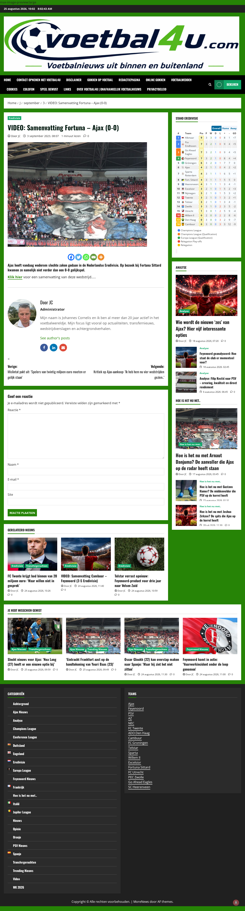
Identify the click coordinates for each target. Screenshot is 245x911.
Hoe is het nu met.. (190, 444)
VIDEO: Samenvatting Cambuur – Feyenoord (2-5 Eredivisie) (84, 578)
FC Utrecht (136, 772)
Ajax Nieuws (19, 649)
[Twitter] (78, 257)
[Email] (93, 257)
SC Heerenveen (139, 787)
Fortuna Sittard (139, 767)
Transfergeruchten (36, 565)
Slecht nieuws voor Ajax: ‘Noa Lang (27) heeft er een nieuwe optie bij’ (32, 662)
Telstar (133, 748)
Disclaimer (74, 80)
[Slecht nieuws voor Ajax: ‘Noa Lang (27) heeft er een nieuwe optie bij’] (35, 636)
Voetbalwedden (181, 80)
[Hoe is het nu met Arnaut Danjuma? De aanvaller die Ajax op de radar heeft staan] (206, 428)
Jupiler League (22, 812)
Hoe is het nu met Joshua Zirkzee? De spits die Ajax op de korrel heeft (186, 515)
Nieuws (17, 820)
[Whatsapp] (86, 257)
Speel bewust (49, 89)
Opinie (17, 829)
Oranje (17, 837)
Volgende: (129, 372)
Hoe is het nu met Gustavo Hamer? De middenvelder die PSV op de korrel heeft (186, 490)
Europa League (22, 770)
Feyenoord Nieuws (197, 649)
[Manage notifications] (236, 903)
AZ (130, 718)
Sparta (133, 753)
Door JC (15, 136)
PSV (131, 713)
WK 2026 (18, 887)
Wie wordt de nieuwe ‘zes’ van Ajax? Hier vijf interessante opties (202, 328)
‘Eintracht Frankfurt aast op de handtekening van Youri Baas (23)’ (90, 662)
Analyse (184, 311)
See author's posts (55, 338)
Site (10, 494)
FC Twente (135, 728)
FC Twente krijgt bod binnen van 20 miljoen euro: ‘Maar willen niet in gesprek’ (32, 580)
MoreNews (141, 902)
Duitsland (19, 745)
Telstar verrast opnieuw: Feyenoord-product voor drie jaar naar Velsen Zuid (138, 580)
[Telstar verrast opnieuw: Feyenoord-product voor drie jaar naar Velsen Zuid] (139, 554)
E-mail (13, 479)
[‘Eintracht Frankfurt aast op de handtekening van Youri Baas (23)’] (93, 636)
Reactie (14, 410)
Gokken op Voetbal (100, 80)
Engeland (18, 753)
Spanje (17, 853)
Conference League (25, 737)
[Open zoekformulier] (210, 84)
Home (7, 80)
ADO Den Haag (139, 733)
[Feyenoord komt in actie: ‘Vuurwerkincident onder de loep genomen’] (210, 636)
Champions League (24, 728)
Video (16, 879)
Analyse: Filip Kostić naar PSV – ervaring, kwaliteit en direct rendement (186, 382)
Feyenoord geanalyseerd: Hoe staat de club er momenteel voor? (186, 357)
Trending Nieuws (97, 649)
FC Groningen (138, 743)
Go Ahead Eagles (140, 782)
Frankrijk (18, 787)
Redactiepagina (129, 80)
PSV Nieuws (20, 845)
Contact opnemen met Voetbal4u (38, 80)
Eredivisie (14, 118)
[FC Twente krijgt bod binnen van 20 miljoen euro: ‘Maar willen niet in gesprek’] (32, 554)
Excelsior (134, 762)
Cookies (12, 89)
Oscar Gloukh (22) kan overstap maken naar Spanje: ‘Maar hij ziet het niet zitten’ (151, 664)
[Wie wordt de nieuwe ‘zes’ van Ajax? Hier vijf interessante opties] (206, 295)
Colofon (28, 89)
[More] (101, 257)
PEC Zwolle (136, 777)
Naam (13, 464)
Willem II (134, 757)
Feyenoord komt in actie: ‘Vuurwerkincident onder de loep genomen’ (205, 664)
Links (67, 89)
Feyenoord (136, 708)
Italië (16, 804)
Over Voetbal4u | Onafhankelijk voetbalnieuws (109, 89)
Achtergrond (21, 703)
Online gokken (155, 80)
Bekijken (232, 84)
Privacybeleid (156, 89)
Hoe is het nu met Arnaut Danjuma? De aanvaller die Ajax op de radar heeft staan (205, 461)
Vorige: (47, 372)
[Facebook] (71, 257)
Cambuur (135, 738)
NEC (131, 723)
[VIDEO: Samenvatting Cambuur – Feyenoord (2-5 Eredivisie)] (86, 554)
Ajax (11, 265)
